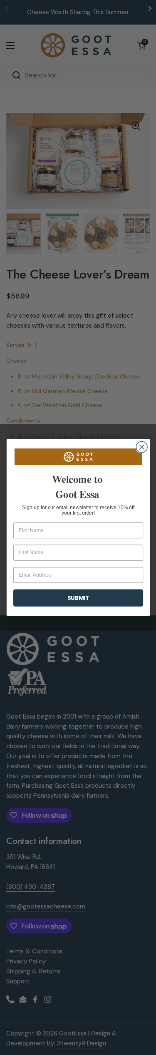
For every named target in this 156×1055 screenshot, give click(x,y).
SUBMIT (78, 598)
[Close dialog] (141, 447)
